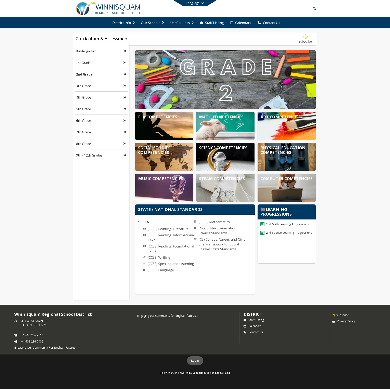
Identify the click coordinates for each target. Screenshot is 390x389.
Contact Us (255, 332)
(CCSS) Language (161, 270)
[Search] (313, 9)
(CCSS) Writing (159, 257)
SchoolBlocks (201, 372)
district (253, 314)
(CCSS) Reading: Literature (168, 228)
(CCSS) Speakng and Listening (171, 263)
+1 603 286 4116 (32, 335)
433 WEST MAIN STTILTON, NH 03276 (34, 323)
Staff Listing (256, 320)
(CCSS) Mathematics (214, 221)
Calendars (254, 326)
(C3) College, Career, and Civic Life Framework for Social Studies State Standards (222, 244)
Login (195, 360)
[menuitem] (123, 22)
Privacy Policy (346, 321)
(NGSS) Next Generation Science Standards (217, 230)
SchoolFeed (222, 372)
